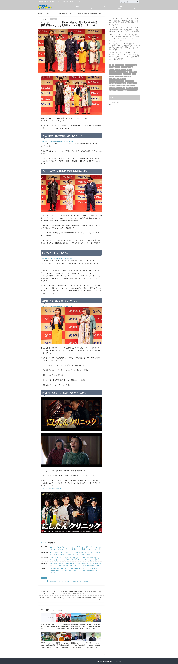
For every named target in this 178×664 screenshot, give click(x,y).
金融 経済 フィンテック (128, 90)
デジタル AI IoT (127, 74)
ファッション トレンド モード (122, 76)
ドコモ (134, 74)
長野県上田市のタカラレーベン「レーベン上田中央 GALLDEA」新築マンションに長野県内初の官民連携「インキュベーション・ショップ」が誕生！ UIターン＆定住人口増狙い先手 (71, 592)
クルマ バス (130, 67)
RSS (110, 104)
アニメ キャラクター (114, 67)
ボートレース (122, 78)
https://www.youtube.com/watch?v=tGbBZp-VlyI (57, 141)
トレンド (105, 7)
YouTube (45, 581)
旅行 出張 (122, 87)
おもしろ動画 (53, 581)
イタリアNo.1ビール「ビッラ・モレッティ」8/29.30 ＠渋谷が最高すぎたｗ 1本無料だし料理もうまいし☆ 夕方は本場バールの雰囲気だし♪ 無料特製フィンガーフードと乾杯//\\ (75, 548)
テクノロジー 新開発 (123, 72)
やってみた (133, 7)
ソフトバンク (112, 72)
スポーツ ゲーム (128, 69)
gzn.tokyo (107, 661)
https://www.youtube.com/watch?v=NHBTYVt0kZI (57, 306)
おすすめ (119, 7)
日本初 (127, 87)
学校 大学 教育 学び (132, 83)
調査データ (118, 90)
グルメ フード (112, 69)
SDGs (116, 65)
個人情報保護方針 (114, 103)
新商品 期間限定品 (113, 87)
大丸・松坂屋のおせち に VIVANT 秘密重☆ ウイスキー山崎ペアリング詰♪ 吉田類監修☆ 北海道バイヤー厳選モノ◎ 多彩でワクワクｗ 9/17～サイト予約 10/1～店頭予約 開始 (75, 564)
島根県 (121, 85)
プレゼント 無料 (113, 78)
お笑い (135, 65)
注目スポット (134, 87)
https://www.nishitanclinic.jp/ (50, 488)
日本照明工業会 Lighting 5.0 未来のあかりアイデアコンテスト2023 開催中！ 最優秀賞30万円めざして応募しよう (71, 598)
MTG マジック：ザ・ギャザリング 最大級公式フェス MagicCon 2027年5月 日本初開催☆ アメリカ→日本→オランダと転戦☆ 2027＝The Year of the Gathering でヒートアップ (75, 559)
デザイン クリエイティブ (65, 581)
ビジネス (111, 76)
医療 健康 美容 (77, 581)
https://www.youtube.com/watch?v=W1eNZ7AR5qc (58, 258)
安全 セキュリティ (113, 85)
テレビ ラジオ (132, 72)
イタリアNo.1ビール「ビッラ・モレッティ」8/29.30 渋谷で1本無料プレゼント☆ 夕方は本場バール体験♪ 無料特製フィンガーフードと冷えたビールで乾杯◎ (75, 553)
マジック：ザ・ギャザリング (116, 81)
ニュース (77, 7)
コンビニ (120, 69)
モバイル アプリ (129, 81)
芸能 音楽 (86, 581)
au (110, 65)
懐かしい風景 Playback (130, 85)
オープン (123, 67)
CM (113, 65)
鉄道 (137, 90)
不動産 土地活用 (113, 83)
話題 (91, 7)
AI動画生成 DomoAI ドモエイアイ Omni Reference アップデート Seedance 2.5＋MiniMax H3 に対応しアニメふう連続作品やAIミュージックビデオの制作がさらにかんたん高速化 (75, 570)
